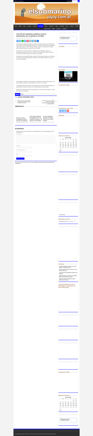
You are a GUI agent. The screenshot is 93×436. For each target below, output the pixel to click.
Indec (32, 97)
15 (73, 144)
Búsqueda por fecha (63, 221)
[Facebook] (68, 1)
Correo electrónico (20, 149)
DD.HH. (77, 26)
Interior (46, 26)
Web (17, 154)
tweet (22, 94)
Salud (67, 26)
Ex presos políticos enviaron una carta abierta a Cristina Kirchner (67, 267)
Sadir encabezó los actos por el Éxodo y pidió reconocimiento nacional (68, 276)
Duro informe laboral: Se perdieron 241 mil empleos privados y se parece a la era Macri (36, 118)
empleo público (26, 97)
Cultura (56, 26)
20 (68, 145)
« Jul (60, 150)
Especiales (58, 28)
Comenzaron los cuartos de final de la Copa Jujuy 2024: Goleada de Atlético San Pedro (24, 101)
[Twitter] (69, 1)
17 (60, 145)
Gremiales (35, 26)
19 (65, 145)
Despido (20, 97)
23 (76, 145)
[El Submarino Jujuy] (46, 13)
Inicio (16, 26)
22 (73, 145)
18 (63, 145)
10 (60, 144)
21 (70, 145)
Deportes (72, 26)
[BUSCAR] (79, 1)
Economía (29, 26)
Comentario (19, 134)
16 (76, 144)
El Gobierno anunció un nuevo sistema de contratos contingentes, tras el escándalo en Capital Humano (48, 101)
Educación (51, 26)
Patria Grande (47, 28)
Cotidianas (64, 28)
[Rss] (67, 1)
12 (65, 144)
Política (20, 26)
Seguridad (62, 26)
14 (70, 144)
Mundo (53, 28)
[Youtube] (71, 1)
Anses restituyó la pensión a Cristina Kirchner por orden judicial (48, 118)
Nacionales (40, 26)
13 (68, 144)
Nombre (18, 145)
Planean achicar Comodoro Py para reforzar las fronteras (21, 119)
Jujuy (24, 26)
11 (63, 144)
